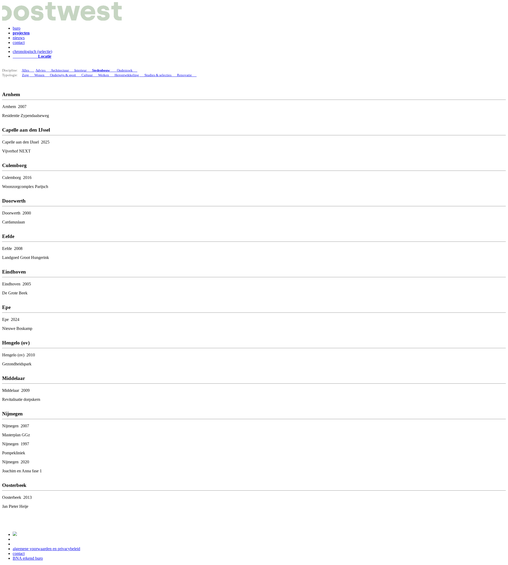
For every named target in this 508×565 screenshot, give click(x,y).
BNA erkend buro (28, 558)
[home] (62, 19)
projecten (21, 33)
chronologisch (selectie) (32, 51)
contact (19, 42)
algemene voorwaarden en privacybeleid (46, 548)
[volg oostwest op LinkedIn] (15, 534)
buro (16, 28)
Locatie (32, 56)
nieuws (19, 37)
